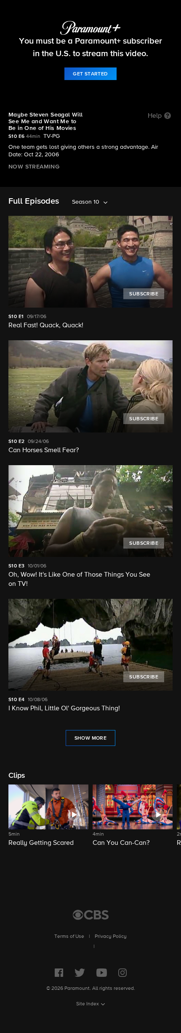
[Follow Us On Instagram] (122, 972)
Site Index (87, 1004)
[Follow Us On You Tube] (101, 972)
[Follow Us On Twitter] (80, 972)
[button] (48, 820)
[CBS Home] (91, 915)
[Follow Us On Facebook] (59, 972)
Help (155, 116)
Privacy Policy (111, 936)
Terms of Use (69, 936)
